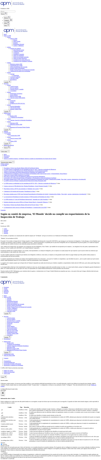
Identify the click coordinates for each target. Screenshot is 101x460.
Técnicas (5, 444)
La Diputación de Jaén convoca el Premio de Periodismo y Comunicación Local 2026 (25, 207)
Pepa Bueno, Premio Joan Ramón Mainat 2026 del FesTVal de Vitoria (21, 204)
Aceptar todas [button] (14, 389)
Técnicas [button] (3, 442)
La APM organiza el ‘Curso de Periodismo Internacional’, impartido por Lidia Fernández (26, 199)
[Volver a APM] (12, 6)
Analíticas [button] (3, 451)
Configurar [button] (3, 389)
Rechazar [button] (8, 389)
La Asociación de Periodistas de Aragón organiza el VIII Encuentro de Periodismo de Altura (27, 196)
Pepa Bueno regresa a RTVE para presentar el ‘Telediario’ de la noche (21, 188)
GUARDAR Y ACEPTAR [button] (7, 458)
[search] (7, 17)
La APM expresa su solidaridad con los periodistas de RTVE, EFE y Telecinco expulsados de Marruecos (30, 183)
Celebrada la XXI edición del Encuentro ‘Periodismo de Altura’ (19, 191)
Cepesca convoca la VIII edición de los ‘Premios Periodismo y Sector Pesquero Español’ (26, 186)
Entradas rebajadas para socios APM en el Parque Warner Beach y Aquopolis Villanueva (26, 202)
